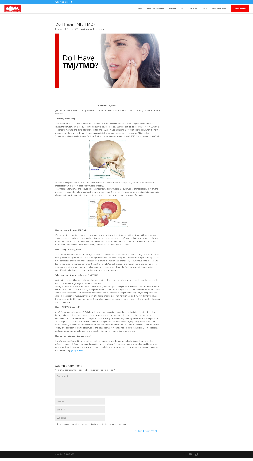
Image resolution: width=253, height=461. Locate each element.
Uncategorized (86, 29)
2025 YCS (70, 454)
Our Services (174, 9)
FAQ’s (204, 9)
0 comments (99, 29)
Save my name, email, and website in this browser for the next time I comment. (92, 424)
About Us (192, 9)
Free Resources (219, 9)
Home (139, 9)
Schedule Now (240, 8)
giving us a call (77, 350)
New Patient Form (155, 9)
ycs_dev (61, 29)
